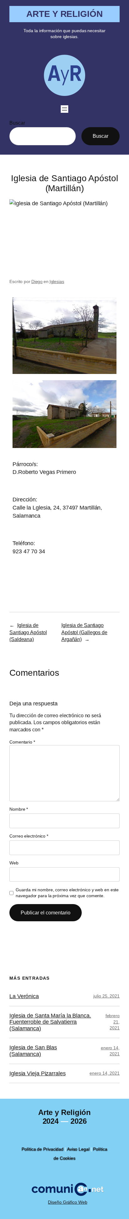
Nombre (18, 809)
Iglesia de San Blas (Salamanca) (33, 1050)
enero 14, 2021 (105, 1073)
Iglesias (56, 281)
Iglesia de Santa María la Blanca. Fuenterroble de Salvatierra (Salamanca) (50, 1022)
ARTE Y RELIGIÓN (64, 14)
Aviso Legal (78, 1149)
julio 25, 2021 (106, 995)
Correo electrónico (28, 835)
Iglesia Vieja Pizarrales (37, 1073)
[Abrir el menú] (64, 109)
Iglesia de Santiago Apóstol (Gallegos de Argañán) (84, 632)
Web (13, 862)
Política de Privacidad (43, 1149)
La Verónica (24, 996)
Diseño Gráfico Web (67, 1202)
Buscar (17, 123)
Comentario (22, 741)
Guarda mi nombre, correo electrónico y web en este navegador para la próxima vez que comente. (67, 892)
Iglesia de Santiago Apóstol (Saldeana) (28, 632)
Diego (37, 281)
